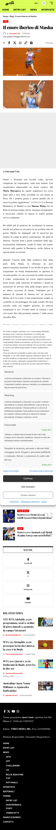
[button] (31, 3)
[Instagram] (28, 587)
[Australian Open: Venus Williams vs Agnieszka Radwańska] (45, 685)
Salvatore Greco (12, 695)
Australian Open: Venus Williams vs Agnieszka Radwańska (16, 687)
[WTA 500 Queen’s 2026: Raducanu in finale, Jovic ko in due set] (45, 663)
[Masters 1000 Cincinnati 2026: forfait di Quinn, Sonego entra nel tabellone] (9, 533)
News (26, 511)
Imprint (44, 501)
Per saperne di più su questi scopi (41, 471)
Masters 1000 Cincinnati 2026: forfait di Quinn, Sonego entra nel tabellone (34, 534)
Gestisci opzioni (28, 495)
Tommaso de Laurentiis (14, 654)
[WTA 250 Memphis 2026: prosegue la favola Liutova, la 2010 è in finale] (45, 644)
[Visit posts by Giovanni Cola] (4, 33)
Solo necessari (28, 486)
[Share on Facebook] (9, 42)
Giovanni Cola (14, 33)
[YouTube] (13, 711)
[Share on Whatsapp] (20, 42)
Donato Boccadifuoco (13, 635)
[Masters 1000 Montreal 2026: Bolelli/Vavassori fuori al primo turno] (9, 516)
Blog (12, 16)
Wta (5, 21)
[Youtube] (28, 600)
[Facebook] (28, 561)
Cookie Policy (14, 501)
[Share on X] (14, 42)
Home (5, 16)
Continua (28, 478)
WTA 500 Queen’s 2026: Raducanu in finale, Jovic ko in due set (19, 664)
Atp (19, 511)
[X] (28, 574)
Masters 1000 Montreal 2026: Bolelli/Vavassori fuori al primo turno (34, 516)
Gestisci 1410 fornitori (11, 471)
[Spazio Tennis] (10, 3)
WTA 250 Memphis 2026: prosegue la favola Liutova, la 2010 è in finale (19, 645)
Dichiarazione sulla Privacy (30, 501)
